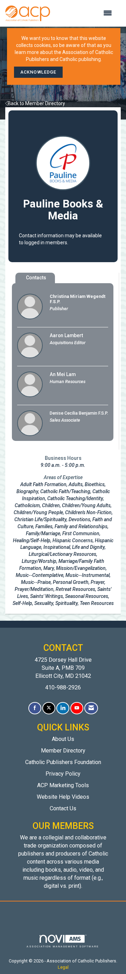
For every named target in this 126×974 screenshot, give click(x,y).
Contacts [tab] (36, 277)
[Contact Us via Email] (91, 708)
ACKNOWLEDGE (38, 72)
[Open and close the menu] (84, 13)
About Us (63, 739)
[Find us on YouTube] (76, 708)
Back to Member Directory (36, 103)
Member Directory (63, 750)
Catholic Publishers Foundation (63, 762)
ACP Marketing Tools (63, 785)
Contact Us (63, 808)
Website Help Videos (63, 796)
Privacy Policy (63, 773)
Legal (63, 967)
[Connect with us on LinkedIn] (62, 708)
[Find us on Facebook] (34, 708)
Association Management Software (63, 946)
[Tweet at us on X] (48, 708)
